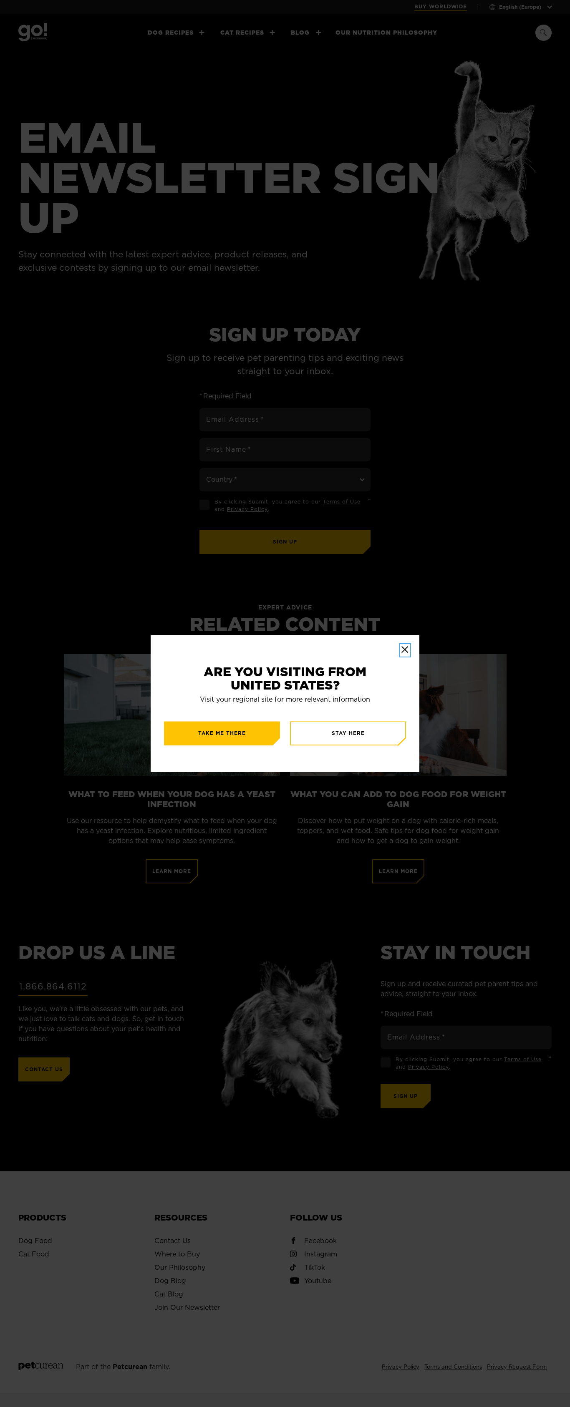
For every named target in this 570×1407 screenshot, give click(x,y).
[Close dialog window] (405, 650)
